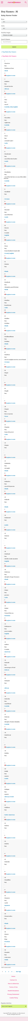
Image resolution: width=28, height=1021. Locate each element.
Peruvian (7, 941)
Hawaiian (7, 615)
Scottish (7, 107)
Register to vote (10, 75)
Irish (11, 107)
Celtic (6, 307)
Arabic (6, 525)
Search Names (5, 39)
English (15, 107)
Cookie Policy (14, 998)
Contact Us (13, 980)
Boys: (3, 19)
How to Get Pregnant (7, 1006)
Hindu (6, 271)
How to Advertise (13, 983)
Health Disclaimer (13, 991)
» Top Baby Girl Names (8, 56)
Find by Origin (5, 32)
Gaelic (6, 161)
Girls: (2, 26)
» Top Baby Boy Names (8, 52)
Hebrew (7, 670)
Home (13, 976)
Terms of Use (13, 987)
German (7, 199)
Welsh (6, 289)
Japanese (7, 905)
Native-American (10, 815)
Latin (6, 143)
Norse (6, 416)
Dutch (6, 70)
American (7, 652)
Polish (6, 959)
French (7, 253)
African (7, 89)
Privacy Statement (13, 994)
